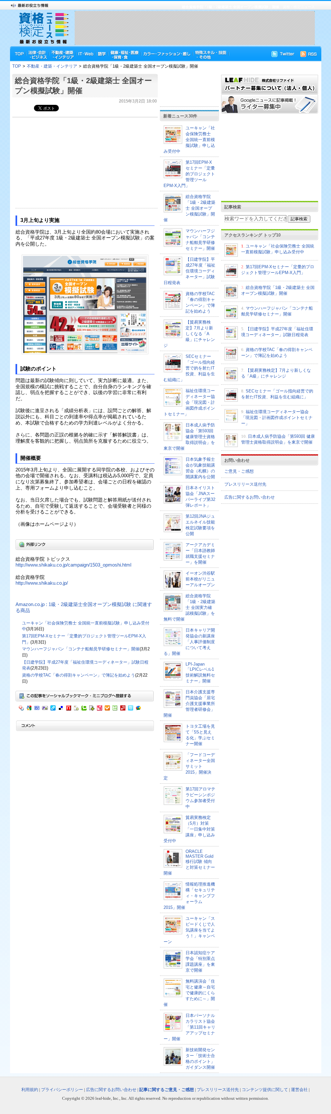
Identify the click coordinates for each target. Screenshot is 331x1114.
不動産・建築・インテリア (52, 66)
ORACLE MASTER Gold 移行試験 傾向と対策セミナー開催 (189, 862)
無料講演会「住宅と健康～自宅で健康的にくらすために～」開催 (189, 993)
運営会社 (299, 1089)
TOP (16, 66)
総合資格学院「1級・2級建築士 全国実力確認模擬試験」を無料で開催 (189, 607)
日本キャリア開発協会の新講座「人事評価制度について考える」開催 (189, 642)
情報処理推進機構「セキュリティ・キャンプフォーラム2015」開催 (189, 896)
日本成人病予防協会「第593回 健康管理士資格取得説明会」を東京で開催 (189, 437)
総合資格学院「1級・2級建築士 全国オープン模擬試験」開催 (189, 208)
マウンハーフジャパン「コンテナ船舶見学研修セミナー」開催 (81, 648)
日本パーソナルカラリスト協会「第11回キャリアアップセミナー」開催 (189, 1027)
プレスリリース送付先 (245, 484)
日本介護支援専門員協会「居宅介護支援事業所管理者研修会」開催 (189, 703)
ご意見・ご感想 (239, 471)
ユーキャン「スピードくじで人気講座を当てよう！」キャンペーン (189, 930)
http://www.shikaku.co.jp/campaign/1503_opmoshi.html (73, 565)
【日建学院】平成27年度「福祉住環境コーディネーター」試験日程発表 (189, 271)
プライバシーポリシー (62, 1089)
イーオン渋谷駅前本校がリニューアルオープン (200, 579)
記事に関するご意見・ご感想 (166, 1089)
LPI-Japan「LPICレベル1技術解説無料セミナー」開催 (200, 672)
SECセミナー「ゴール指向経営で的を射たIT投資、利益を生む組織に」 (189, 368)
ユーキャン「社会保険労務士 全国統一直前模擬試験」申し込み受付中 (189, 140)
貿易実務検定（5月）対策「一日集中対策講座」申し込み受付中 (189, 829)
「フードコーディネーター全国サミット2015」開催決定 (189, 766)
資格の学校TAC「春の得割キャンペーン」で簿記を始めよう (78, 675)
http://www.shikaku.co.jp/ (42, 583)
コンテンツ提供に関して (265, 1089)
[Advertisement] (194, 27)
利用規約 (29, 1089)
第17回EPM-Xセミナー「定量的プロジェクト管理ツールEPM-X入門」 (189, 174)
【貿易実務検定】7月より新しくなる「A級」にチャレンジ (189, 334)
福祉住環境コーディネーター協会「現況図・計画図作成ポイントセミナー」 (189, 402)
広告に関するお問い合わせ (249, 497)
